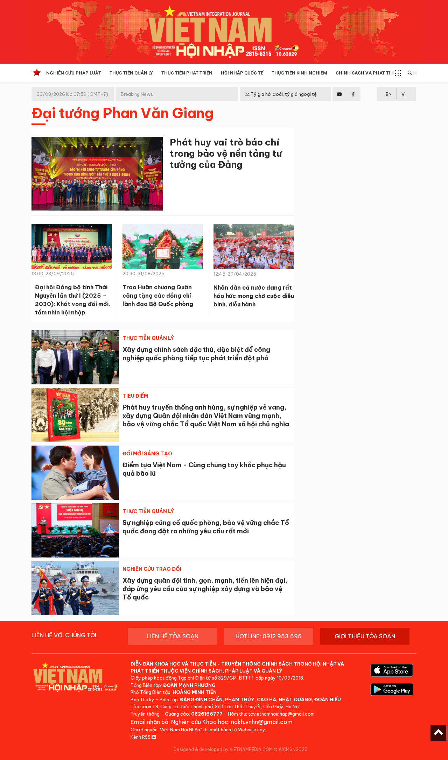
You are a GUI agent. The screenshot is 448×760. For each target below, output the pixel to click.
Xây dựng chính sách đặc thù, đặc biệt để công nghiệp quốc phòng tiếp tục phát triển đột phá (196, 354)
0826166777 (207, 714)
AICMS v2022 (293, 749)
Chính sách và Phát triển (367, 73)
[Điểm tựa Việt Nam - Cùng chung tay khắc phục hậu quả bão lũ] (75, 473)
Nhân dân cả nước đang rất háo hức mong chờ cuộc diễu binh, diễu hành (254, 296)
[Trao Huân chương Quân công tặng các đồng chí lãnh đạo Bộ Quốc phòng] (162, 249)
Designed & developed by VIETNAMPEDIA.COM (223, 749)
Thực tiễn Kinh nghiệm (299, 73)
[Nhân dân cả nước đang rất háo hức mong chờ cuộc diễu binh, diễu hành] (254, 249)
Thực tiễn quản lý (131, 73)
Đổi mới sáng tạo (147, 453)
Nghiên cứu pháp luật (73, 73)
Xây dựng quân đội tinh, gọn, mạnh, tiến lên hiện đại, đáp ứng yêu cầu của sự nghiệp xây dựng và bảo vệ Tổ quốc (204, 588)
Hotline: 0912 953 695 (269, 636)
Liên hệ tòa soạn (172, 636)
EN (389, 94)
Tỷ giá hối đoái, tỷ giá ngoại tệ (283, 94)
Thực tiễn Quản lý (148, 338)
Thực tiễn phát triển (186, 73)
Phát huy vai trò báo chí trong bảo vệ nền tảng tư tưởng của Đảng (226, 153)
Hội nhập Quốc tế (242, 73)
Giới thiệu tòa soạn (365, 636)
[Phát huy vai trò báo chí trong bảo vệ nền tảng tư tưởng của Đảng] (97, 175)
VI (403, 94)
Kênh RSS (141, 737)
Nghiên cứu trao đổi (151, 569)
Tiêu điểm (135, 396)
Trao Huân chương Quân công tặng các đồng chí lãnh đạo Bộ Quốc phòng (157, 295)
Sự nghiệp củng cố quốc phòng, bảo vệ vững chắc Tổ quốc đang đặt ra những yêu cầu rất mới (205, 527)
